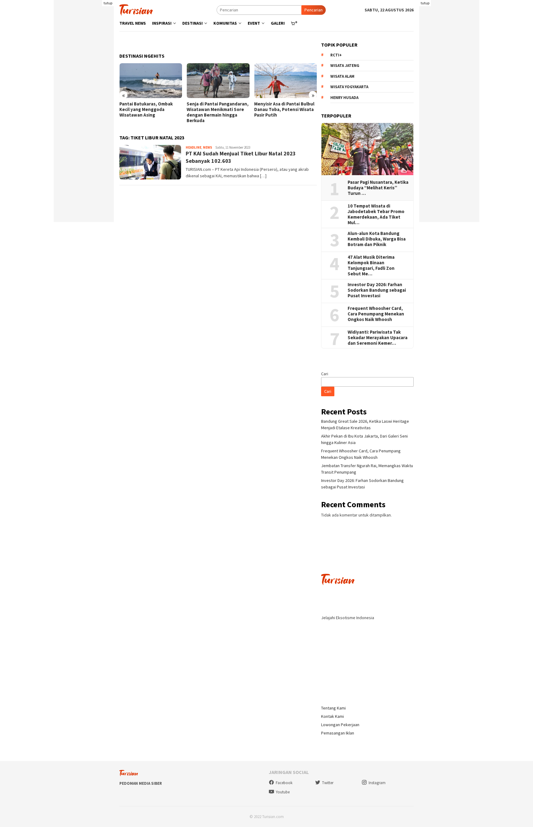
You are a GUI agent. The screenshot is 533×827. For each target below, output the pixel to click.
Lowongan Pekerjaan (340, 724)
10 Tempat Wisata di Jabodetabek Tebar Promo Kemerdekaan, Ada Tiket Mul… (376, 214)
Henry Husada (344, 97)
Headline (193, 147)
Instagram (377, 782)
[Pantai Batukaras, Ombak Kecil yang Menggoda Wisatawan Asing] (150, 80)
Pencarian (313, 10)
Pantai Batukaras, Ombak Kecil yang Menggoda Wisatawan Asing (146, 109)
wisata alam (342, 76)
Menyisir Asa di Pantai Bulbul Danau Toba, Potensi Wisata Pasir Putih (284, 109)
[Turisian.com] (136, 9)
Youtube (283, 792)
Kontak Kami (332, 716)
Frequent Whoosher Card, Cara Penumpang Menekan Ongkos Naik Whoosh (376, 314)
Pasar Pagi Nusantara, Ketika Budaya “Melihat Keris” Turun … (378, 187)
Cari (324, 373)
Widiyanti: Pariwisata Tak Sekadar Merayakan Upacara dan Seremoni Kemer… (377, 337)
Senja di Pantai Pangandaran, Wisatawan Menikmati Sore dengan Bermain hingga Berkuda (218, 112)
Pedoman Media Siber (140, 783)
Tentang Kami (333, 708)
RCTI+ (336, 55)
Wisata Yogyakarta (349, 86)
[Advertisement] (84, 129)
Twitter (327, 782)
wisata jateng (344, 65)
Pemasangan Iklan (337, 733)
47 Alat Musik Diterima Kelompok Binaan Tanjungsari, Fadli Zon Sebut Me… (371, 265)
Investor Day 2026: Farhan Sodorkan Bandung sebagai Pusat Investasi (377, 290)
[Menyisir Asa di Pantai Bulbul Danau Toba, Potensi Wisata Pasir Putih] (285, 80)
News (207, 147)
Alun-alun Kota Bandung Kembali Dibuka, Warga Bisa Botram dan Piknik (377, 239)
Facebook (284, 782)
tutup (108, 3)
